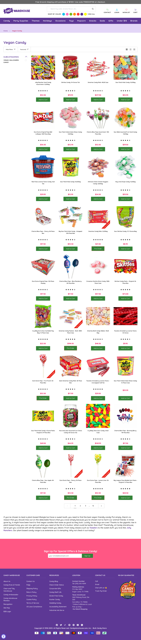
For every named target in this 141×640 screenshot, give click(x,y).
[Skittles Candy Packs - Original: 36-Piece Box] (126, 266)
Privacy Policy (31, 596)
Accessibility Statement (57, 607)
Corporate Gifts (55, 588)
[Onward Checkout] (127, 590)
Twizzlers (93, 528)
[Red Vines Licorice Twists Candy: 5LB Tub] (43, 167)
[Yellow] (85, 14)
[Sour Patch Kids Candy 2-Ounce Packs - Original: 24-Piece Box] (43, 416)
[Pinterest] (69, 625)
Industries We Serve (56, 610)
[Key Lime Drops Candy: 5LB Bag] (126, 167)
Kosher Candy (54, 599)
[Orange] (74, 14)
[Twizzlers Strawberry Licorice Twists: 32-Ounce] (126, 316)
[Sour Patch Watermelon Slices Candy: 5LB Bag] (71, 117)
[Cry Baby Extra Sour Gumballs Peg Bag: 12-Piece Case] (43, 316)
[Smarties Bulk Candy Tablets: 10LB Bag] (98, 316)
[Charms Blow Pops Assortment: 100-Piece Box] (98, 117)
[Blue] (63, 14)
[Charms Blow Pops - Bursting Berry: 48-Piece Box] (126, 416)
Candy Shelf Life (55, 592)
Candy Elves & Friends (12, 585)
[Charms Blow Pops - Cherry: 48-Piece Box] (43, 217)
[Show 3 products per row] (131, 49)
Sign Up (87, 556)
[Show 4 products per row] (134, 49)
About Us (7, 581)
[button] (6, 21)
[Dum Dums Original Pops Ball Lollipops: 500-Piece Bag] (43, 117)
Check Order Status (56, 585)
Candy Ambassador (11, 594)
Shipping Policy (32, 588)
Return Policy (31, 592)
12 (93, 506)
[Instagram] (74, 625)
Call (96, 581)
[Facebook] (57, 625)
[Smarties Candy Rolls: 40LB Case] (98, 68)
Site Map (7, 608)
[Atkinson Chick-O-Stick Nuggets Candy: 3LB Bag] (98, 167)
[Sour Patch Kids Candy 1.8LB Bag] (71, 167)
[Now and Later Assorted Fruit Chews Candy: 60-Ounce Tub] (71, 416)
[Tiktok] (65, 625)
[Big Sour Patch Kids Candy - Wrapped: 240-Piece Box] (71, 217)
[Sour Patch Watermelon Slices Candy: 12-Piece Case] (126, 366)
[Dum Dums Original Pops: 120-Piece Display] (43, 266)
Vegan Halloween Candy (11, 61)
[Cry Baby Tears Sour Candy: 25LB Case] (98, 416)
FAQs (28, 585)
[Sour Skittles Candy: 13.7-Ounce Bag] (126, 217)
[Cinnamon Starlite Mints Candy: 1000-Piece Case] (98, 266)
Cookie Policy (31, 599)
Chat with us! (100, 588)
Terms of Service (32, 603)
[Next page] (101, 505)
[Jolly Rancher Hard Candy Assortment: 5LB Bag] (43, 68)
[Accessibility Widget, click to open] (3, 636)
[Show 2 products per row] (127, 49)
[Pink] (67, 14)
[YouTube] (78, 625)
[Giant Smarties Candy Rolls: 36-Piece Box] (71, 366)
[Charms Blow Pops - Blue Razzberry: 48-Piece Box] (71, 266)
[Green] (71, 14)
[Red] (78, 14)
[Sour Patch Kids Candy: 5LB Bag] (126, 68)
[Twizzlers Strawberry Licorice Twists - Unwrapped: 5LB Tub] (98, 366)
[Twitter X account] (82, 625)
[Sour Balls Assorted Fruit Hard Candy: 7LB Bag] (126, 117)
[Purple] (81, 14)
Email (97, 584)
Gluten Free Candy (56, 596)
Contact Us (30, 581)
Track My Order (101, 591)
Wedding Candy (55, 603)
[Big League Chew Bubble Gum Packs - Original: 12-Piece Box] (126, 466)
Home (6, 31)
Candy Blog (53, 581)
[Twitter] (61, 625)
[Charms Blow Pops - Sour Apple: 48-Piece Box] (43, 466)
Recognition (8, 604)
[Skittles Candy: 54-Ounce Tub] (71, 68)
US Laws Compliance (34, 607)
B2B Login (7, 611)
